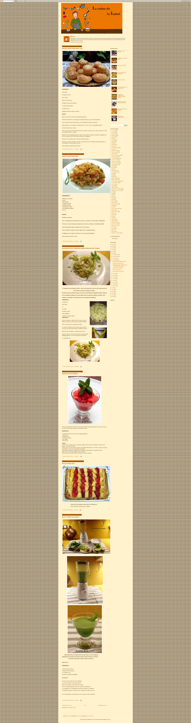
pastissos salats (115, 204)
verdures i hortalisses (116, 232)
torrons (113, 226)
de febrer (115, 283)
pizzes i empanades (116, 208)
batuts (113, 143)
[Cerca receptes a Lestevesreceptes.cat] (68, 716)
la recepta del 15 (115, 182)
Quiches (113, 214)
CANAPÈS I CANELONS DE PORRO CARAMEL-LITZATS (122, 96)
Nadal (113, 193)
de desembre (115, 254)
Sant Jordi (114, 220)
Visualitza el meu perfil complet (77, 42)
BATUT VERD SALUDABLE (70, 517)
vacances (113, 231)
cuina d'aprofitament (116, 158)
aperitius (113, 136)
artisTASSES (114, 238)
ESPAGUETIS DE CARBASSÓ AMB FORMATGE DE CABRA (81, 248)
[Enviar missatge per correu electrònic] (81, 149)
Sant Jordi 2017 (115, 222)
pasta (113, 199)
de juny (114, 277)
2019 (113, 247)
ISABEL (73, 36)
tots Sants (113, 228)
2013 (113, 291)
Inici (85, 705)
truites (113, 229)
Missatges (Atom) (71, 707)
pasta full (113, 200)
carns (113, 149)
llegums (113, 185)
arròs (113, 138)
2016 (113, 253)
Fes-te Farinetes (115, 171)
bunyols (113, 146)
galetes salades (115, 178)
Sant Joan (114, 219)
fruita (113, 175)
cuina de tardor (115, 159)
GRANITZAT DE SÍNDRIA (70, 373)
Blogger (109, 719)
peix (112, 206)
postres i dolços (115, 211)
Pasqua (113, 197)
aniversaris (114, 135)
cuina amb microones (116, 155)
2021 (113, 244)
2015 (113, 287)
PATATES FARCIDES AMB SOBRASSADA (122, 102)
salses (113, 217)
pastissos (113, 202)
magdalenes (114, 187)
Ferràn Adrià (114, 170)
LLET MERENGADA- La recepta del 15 (122, 88)
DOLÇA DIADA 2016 (68, 463)
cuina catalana (115, 156)
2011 (113, 294)
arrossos (113, 140)
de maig (114, 278)
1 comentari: (76, 509)
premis (113, 213)
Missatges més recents (67, 705)
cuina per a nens (115, 161)
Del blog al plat (115, 164)
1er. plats (113, 130)
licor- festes (114, 184)
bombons (113, 144)
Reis (112, 216)
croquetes (114, 153)
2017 (113, 251)
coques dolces (114, 150)
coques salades (115, 152)
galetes (113, 176)
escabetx (113, 167)
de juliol (114, 275)
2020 (113, 246)
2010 (113, 296)
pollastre (113, 210)
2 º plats (113, 132)
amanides (114, 133)
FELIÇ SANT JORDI (122, 65)
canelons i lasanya (115, 147)
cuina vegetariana (115, 162)
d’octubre (115, 258)
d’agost (114, 273)
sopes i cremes (115, 223)
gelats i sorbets (115, 179)
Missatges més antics (102, 705)
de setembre (115, 260)
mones (113, 191)
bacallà (113, 141)
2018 (113, 249)
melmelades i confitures (116, 188)
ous (112, 194)
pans (113, 196)
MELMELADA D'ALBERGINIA (121, 117)
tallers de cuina (115, 225)
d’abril (114, 280)
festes (113, 173)
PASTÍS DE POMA (121, 79)
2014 (113, 289)
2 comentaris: (76, 366)
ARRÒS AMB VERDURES (70, 156)
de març (114, 282)
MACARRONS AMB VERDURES (122, 73)
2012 (113, 293)
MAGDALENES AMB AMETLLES (72, 48)
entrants (113, 165)
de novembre (115, 256)
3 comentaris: (76, 149)
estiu (112, 168)
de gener (115, 285)
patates (113, 205)
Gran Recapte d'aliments (117, 181)
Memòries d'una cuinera (116, 190)
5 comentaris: (76, 456)
